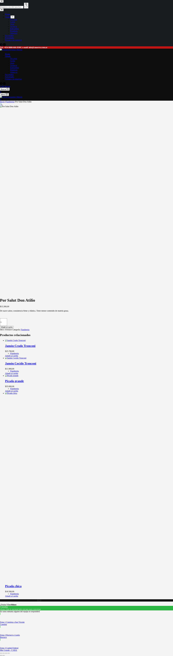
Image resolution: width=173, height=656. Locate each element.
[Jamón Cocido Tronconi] (15, 358)
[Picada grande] (11, 376)
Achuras (13, 65)
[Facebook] (1, 84)
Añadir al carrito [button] (11, 356)
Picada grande (14, 381)
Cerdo (12, 61)
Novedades (9, 77)
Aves (12, 63)
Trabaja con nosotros (13, 79)
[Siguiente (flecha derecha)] (4, 655)
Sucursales (9, 74)
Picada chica (13, 586)
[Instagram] (4, 84)
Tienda (8, 56)
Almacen (13, 72)
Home (7, 54)
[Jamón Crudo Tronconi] (15, 340)
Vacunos (13, 58)
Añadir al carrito (7, 327)
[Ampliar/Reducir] (1, 653)
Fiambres (13, 70)
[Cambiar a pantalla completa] (4, 653)
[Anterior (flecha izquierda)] (1, 655)
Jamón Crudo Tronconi (20, 345)
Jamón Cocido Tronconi (20, 363)
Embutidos (14, 68)
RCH (39, 600)
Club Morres (5, 86)
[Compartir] (6, 653)
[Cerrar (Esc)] (9, 653)
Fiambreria (25, 330)
